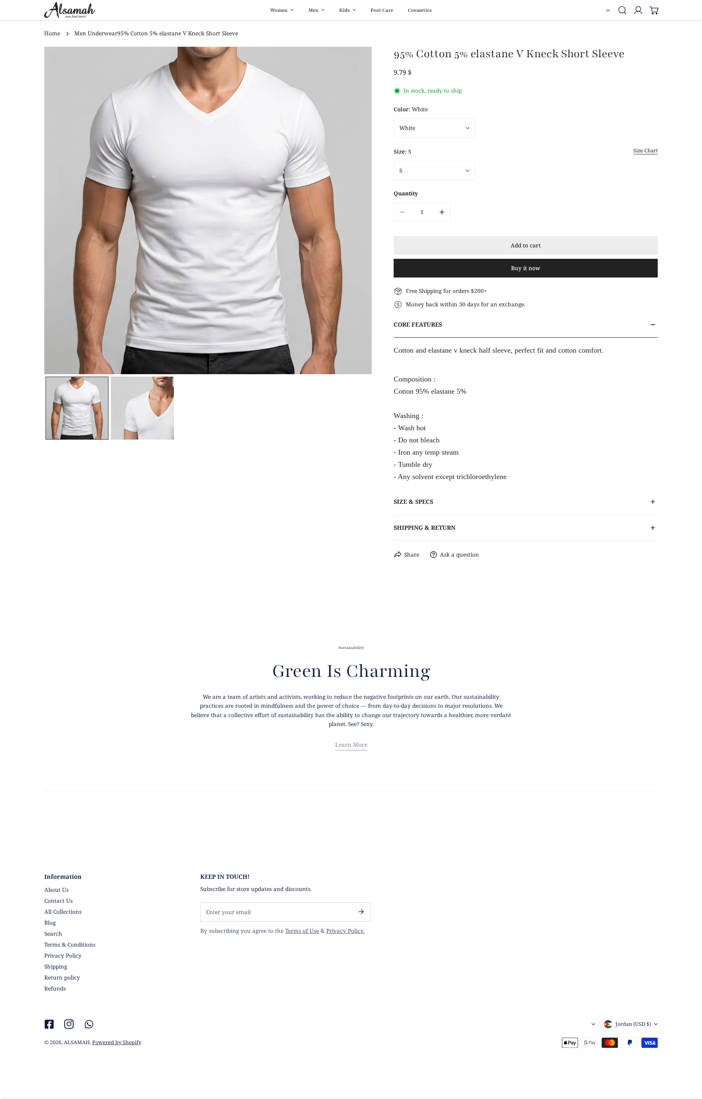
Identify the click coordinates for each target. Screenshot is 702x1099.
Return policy (62, 977)
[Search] (622, 10)
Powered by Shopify (116, 1042)
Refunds (55, 988)
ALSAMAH (77, 1042)
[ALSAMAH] (69, 10)
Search (53, 933)
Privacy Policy (63, 955)
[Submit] (361, 911)
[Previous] (62, 212)
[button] (654, 10)
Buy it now (525, 268)
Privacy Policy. (345, 930)
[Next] (355, 212)
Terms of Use (302, 930)
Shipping (55, 966)
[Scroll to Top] (688, 1056)
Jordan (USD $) (633, 1024)
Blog (50, 922)
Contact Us (58, 900)
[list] (208, 210)
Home (52, 33)
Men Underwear (95, 33)
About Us (56, 889)
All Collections (63, 911)
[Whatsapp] (89, 1024)
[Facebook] (49, 1024)
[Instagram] (69, 1024)
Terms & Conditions (69, 944)
